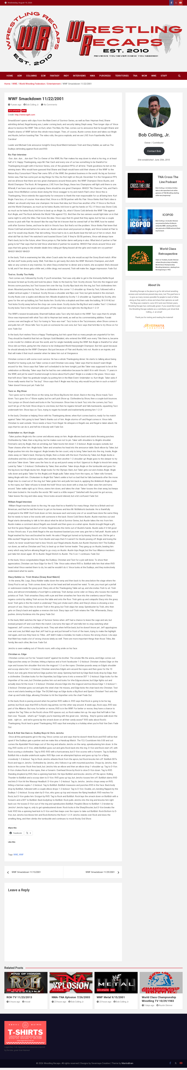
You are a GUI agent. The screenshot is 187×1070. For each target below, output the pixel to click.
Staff (164, 75)
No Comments (50, 104)
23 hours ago (60, 1002)
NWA (92, 75)
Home (10, 75)
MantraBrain (127, 1063)
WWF (21, 854)
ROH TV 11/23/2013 (19, 997)
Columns (31, 75)
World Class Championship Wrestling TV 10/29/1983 (159, 999)
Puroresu (105, 75)
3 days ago (149, 1005)
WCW (144, 75)
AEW (19, 75)
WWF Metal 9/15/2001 (111, 997)
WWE (153, 75)
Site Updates (14, 111)
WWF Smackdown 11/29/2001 (100, 872)
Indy (66, 75)
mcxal (27, 1002)
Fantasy (54, 75)
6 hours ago (14, 1002)
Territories (122, 75)
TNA (135, 75)
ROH (9, 990)
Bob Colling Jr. (32, 104)
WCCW (170, 990)
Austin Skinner (166, 1005)
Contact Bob (154, 151)
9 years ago (16, 104)
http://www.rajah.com (25, 114)
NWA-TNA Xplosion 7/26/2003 (71, 997)
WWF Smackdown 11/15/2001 (26, 872)
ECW (43, 75)
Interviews (79, 75)
